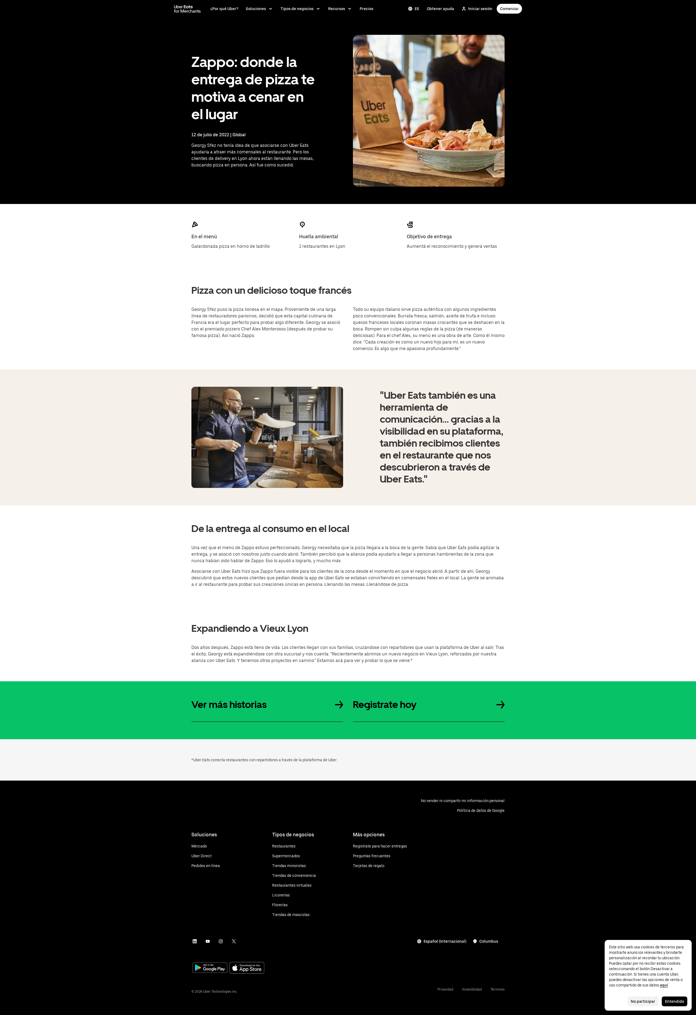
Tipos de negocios (297, 9)
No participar (643, 1001)
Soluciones (256, 9)
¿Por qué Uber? (224, 9)
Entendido (674, 1001)
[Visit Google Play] (209, 968)
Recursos (336, 9)
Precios (366, 9)
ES (417, 9)
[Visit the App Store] (246, 968)
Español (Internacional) (445, 941)
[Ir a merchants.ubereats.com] (187, 8)
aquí (664, 985)
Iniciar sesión (480, 9)
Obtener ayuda (440, 9)
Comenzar (509, 9)
